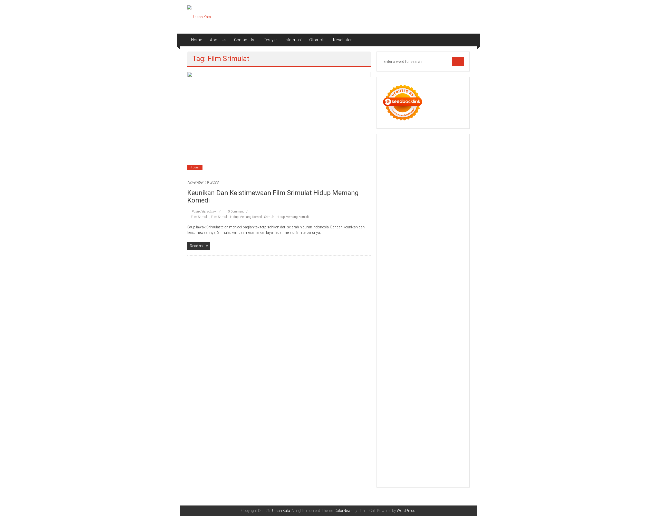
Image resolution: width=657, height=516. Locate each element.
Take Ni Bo (444, 163)
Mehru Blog (410, 196)
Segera (451, 454)
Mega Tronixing (432, 260)
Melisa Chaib (392, 201)
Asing (386, 422)
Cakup (411, 432)
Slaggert (419, 212)
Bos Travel (435, 346)
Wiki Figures (411, 158)
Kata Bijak (443, 201)
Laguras (423, 249)
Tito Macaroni (415, 341)
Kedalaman (391, 454)
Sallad (415, 239)
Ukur (421, 443)
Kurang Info (427, 384)
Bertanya (407, 411)
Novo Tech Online (415, 233)
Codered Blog (401, 276)
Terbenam (390, 427)
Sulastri (432, 228)
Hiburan (194, 167)
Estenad (388, 222)
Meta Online (424, 201)
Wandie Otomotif (427, 373)
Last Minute (391, 298)
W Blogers (422, 190)
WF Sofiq (427, 239)
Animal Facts (408, 314)
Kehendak (400, 459)
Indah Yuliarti (431, 405)
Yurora (408, 201)
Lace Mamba (398, 152)
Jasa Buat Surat (424, 222)
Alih (401, 416)
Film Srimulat (200, 217)
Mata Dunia (454, 346)
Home (196, 39)
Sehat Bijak (391, 411)
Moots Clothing (450, 222)
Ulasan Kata (435, 443)
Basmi (413, 422)
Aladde (406, 212)
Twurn (406, 185)
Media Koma (436, 389)
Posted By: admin (203, 211)
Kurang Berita (449, 384)
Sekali (386, 459)
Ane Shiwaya (423, 271)
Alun (393, 416)
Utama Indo (402, 217)
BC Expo (404, 287)
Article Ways (422, 287)
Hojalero (438, 233)
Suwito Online (427, 357)
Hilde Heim (434, 169)
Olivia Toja (447, 196)
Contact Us (244, 39)
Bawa (453, 422)
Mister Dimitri (446, 239)
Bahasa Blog (400, 470)
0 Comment (235, 211)
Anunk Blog (404, 142)
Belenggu (417, 427)
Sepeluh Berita (442, 470)
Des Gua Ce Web (434, 335)
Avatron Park (425, 179)
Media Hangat (429, 475)
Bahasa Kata (451, 475)
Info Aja (448, 405)
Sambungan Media (442, 459)
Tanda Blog (421, 470)
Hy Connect (444, 217)
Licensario (438, 298)
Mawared (433, 292)
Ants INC (389, 174)
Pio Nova (450, 276)
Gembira (423, 454)
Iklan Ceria (405, 190)
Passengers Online (412, 174)
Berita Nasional (394, 389)
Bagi (404, 422)
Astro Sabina (446, 179)
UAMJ (424, 314)
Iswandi (396, 368)
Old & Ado (437, 309)
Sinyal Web (416, 389)
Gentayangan (392, 449)
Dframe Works (413, 169)
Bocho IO (446, 325)
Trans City (403, 352)
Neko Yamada (433, 158)
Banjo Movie (428, 325)
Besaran (454, 449)
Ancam (438, 416)
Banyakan (438, 449)
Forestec (397, 330)
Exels (435, 249)
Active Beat (402, 319)
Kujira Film (449, 266)
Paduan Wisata (423, 400)
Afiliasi (421, 411)
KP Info (418, 217)
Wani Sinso (391, 212)
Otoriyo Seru (400, 309)
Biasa (430, 427)
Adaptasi (444, 411)
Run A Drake (408, 325)
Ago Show (412, 244)
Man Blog (397, 357)
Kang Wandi (402, 373)
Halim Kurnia (392, 405)
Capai (459, 438)
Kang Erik (419, 352)
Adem (444, 432)
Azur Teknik (423, 142)
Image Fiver (391, 147)
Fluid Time (421, 276)
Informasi (293, 39)
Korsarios (449, 292)
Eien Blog (401, 239)
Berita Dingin (437, 465)
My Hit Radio (437, 212)
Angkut (450, 416)
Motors (388, 142)
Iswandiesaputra (427, 362)
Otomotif (317, 39)
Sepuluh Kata (416, 465)
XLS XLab (437, 314)
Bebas (404, 427)
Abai (385, 416)
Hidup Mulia (431, 244)
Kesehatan (342, 39)
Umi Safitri (411, 405)
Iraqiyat (436, 276)
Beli (445, 422)
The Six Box (400, 303)
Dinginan (422, 449)
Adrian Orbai (443, 255)
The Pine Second (405, 260)
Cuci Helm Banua (417, 368)
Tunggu (410, 443)
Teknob (388, 352)
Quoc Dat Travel (440, 174)
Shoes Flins (391, 282)
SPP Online (403, 255)
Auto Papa (405, 179)
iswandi (407, 362)
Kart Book (448, 249)
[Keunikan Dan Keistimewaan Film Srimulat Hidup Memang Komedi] (279, 123)
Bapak (409, 449)
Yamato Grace (443, 190)
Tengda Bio (400, 266)
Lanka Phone (423, 147)
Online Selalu (400, 400)
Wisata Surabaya (412, 346)
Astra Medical (422, 303)
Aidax (429, 217)
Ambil (409, 416)
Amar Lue (389, 271)
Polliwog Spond (423, 152)
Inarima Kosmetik (415, 298)
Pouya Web (444, 271)
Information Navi (441, 341)
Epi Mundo (421, 185)
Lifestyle (269, 39)
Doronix (441, 147)
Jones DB (389, 346)
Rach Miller (407, 249)
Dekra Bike (440, 287)
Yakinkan (437, 454)
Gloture (388, 255)
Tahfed (449, 352)
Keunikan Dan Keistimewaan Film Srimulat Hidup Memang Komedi (273, 196)
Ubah (399, 443)
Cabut (386, 432)
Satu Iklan (442, 395)
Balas (424, 422)
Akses (404, 438)
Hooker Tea (419, 266)
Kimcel (406, 147)
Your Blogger (422, 395)
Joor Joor (439, 282)
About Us (218, 39)
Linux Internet (409, 335)
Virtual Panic (392, 228)
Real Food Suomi (411, 292)
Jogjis (412, 206)
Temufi (434, 266)
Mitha (455, 201)
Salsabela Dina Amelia (400, 384)
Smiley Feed (422, 255)
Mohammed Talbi (416, 282)
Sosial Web (402, 395)
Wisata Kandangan (417, 379)
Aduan (422, 432)
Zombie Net (391, 233)
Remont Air (427, 330)
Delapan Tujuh (444, 142)
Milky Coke (420, 309)
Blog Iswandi (451, 373)
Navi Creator (449, 357)
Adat (456, 411)
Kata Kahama (442, 185)
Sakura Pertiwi (448, 400)
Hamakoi (403, 222)
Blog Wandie (443, 379)
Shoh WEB (447, 228)
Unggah (388, 443)
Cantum (398, 432)
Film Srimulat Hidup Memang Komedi (237, 217)
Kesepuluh (417, 459)
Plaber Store (406, 163)
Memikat (408, 454)
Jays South (427, 206)
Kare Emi (405, 271)
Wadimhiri (452, 169)
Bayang (436, 422)
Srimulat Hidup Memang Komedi (286, 217)
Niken (410, 357)
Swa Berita (429, 196)
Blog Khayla (391, 379)
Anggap (416, 438)
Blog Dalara (391, 185)
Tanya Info (408, 475)
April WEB (455, 206)
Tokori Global (422, 319)
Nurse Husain (414, 228)
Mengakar (390, 438)
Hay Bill (411, 330)
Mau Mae (435, 352)
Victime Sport (445, 303)
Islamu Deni (391, 196)
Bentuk (441, 427)
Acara (432, 411)
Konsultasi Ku (393, 465)
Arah (396, 422)
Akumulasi (423, 416)
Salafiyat (389, 190)
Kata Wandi (441, 368)
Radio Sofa (391, 362)
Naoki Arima (446, 330)
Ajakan (433, 432)
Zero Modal (425, 163)
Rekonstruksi (392, 244)
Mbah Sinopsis (394, 206)
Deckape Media (446, 319)
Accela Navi (391, 169)
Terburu (454, 427)
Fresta (442, 206)
